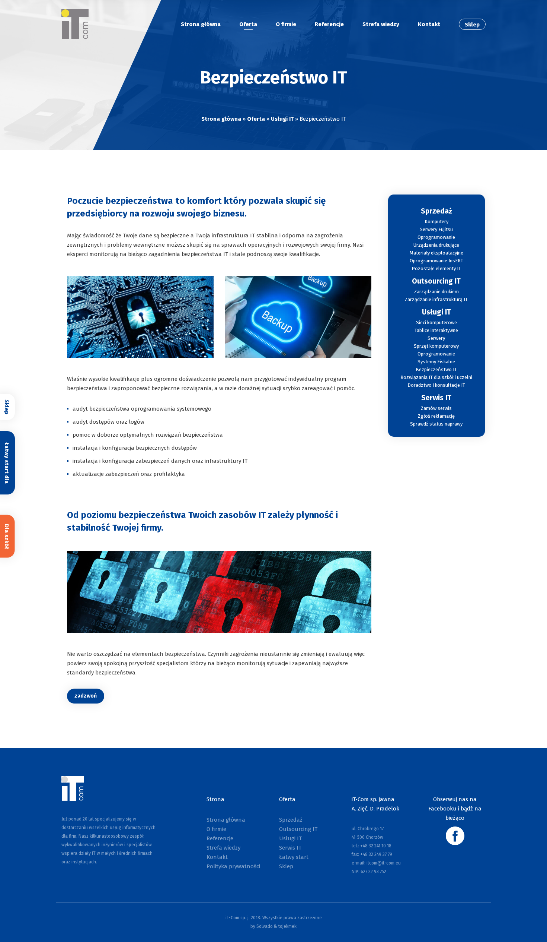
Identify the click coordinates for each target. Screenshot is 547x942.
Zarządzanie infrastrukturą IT (436, 299)
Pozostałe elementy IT (436, 268)
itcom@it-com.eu (384, 863)
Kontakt (429, 24)
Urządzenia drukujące (436, 245)
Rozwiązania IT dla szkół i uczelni (436, 377)
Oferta (248, 24)
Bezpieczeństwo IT (436, 369)
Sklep (472, 24)
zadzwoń (85, 696)
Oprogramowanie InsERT (436, 260)
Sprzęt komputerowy (436, 346)
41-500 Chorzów (367, 837)
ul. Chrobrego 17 (368, 828)
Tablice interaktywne (436, 330)
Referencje (329, 24)
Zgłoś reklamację (436, 416)
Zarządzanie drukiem (436, 291)
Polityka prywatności (233, 866)
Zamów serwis (436, 408)
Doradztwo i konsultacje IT (436, 385)
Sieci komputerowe (436, 322)
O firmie (286, 24)
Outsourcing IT (436, 281)
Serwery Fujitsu (436, 229)
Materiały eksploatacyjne (436, 253)
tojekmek (287, 926)
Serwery (436, 338)
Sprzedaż (436, 211)
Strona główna (201, 24)
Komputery (436, 221)
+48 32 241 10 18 (375, 845)
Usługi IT (282, 119)
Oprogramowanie (436, 237)
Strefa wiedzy (380, 24)
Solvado (264, 926)
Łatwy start (293, 857)
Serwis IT (436, 397)
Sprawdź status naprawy (436, 424)
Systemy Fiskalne (436, 361)
